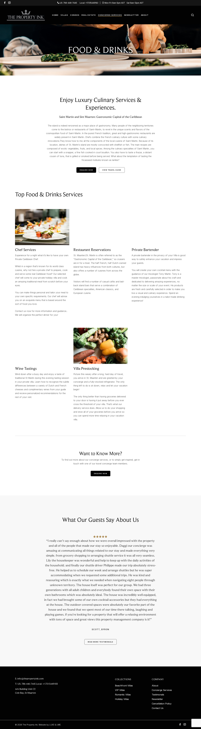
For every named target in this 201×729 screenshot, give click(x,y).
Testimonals (158, 695)
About (155, 686)
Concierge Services (162, 690)
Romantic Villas (123, 695)
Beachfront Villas (124, 686)
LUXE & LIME (55, 725)
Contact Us (157, 708)
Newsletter (157, 699)
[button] (86, 170)
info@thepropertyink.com (30, 678)
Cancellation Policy (161, 704)
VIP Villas (120, 690)
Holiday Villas (122, 699)
